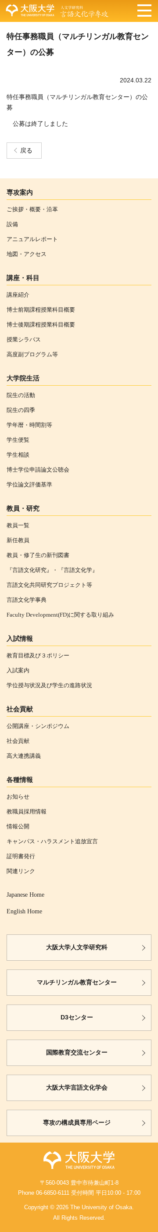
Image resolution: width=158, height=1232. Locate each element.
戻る (26, 150)
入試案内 (18, 670)
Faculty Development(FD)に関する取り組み (60, 614)
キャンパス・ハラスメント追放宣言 (52, 841)
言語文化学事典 (27, 599)
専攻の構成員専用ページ (77, 1122)
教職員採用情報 (27, 811)
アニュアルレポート (32, 239)
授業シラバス (24, 339)
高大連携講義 (24, 756)
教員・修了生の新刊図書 (38, 555)
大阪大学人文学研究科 (77, 947)
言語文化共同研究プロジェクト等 (49, 585)
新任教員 (18, 540)
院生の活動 (21, 395)
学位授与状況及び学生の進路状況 (49, 685)
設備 (12, 224)
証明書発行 (21, 856)
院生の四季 (21, 410)
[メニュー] (144, 11)
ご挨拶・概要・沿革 (32, 209)
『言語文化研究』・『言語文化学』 (52, 570)
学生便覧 (18, 440)
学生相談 (18, 454)
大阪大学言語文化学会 (77, 1087)
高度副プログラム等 (32, 354)
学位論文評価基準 (29, 484)
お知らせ (18, 796)
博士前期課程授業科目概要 (41, 309)
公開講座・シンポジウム (38, 726)
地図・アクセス (27, 254)
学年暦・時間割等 (29, 425)
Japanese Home (25, 894)
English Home (24, 911)
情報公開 (18, 826)
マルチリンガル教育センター (77, 982)
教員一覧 (18, 525)
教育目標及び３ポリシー (38, 655)
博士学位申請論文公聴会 (38, 469)
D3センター (77, 1017)
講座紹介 (18, 294)
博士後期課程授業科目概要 (41, 324)
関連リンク (21, 871)
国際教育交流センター (77, 1052)
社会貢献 (18, 741)
